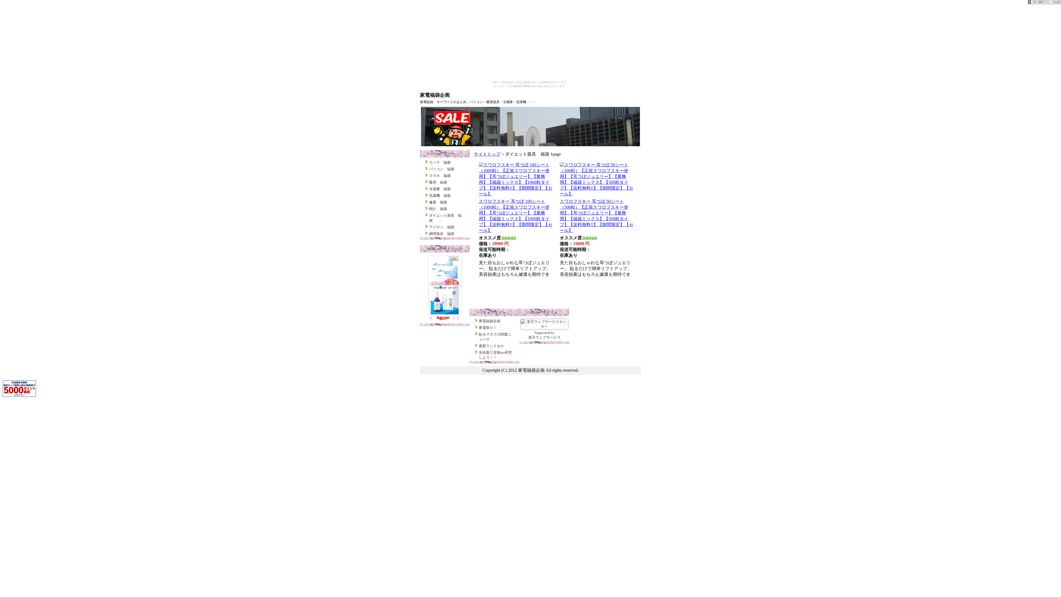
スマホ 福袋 (440, 176)
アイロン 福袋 (441, 227)
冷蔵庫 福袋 (440, 189)
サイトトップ (487, 154)
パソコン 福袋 (441, 169)
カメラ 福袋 (440, 162)
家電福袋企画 (489, 321)
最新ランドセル (491, 346)
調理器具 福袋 (441, 234)
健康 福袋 (438, 202)
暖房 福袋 (438, 182)
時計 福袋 (438, 209)
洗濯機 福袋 (440, 195)
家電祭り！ (488, 328)
